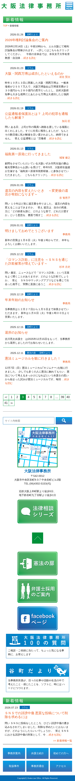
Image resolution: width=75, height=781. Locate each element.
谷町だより (32, 34)
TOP (5, 25)
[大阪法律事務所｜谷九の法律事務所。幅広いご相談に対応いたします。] (31, 8)
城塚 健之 (64, 157)
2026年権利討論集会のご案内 (26, 40)
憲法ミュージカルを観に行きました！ (33, 358)
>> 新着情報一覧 (62, 740)
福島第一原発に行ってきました (28, 154)
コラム (30, 68)
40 (68, 397)
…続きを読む (28, 57)
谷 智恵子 (64, 197)
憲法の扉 (31, 353)
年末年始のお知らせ (19, 300)
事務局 (66, 234)
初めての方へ (61, 753)
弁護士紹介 (37, 753)
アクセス (61, 766)
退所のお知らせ (16, 332)
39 (62, 397)
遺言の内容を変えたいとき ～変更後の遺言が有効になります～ (36, 192)
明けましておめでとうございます (29, 231)
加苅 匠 (66, 121)
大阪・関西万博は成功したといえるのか (34, 73)
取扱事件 (14, 766)
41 (6, 402)
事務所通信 (37, 766)
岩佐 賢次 (64, 76)
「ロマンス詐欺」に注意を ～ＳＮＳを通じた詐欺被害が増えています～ (36, 261)
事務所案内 (14, 753)
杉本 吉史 (64, 266)
